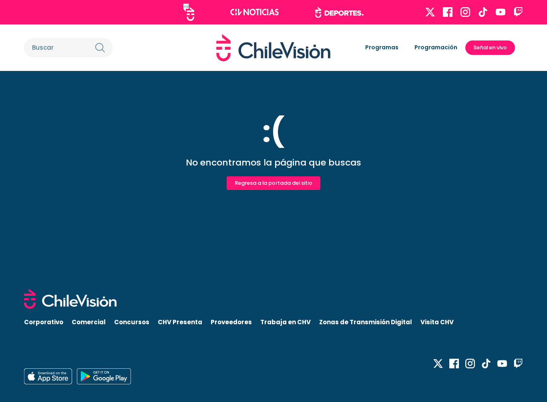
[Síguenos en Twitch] (518, 12)
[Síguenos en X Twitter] (430, 12)
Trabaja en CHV (285, 322)
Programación (435, 47)
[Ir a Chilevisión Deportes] (339, 12)
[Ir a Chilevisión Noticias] (254, 12)
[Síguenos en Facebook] (447, 12)
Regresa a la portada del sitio (273, 183)
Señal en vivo (490, 47)
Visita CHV (437, 322)
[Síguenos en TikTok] (483, 12)
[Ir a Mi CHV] (188, 12)
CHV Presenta (180, 322)
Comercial (89, 322)
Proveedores (231, 322)
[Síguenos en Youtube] (500, 12)
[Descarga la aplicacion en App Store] (104, 376)
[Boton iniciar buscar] (100, 48)
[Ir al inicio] (273, 47)
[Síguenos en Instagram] (465, 12)
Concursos (131, 322)
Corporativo (43, 322)
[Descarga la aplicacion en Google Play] (48, 376)
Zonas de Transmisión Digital (365, 322)
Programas (381, 47)
